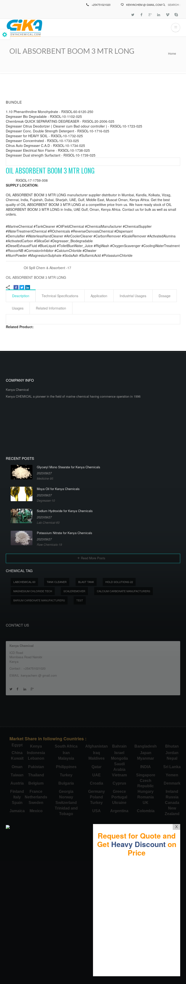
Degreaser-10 (46, 500)
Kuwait (17, 758)
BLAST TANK (86, 582)
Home (172, 53)
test (79, 600)
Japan (145, 753)
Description (20, 295)
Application (99, 295)
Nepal (172, 758)
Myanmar (145, 758)
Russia (172, 797)
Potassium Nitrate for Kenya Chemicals (64, 533)
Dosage (164, 295)
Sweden (36, 803)
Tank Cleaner (57, 582)
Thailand (36, 775)
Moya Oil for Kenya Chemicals (58, 489)
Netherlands (36, 797)
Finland (17, 791)
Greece (119, 791)
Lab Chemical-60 (48, 522)
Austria (17, 783)
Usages (17, 308)
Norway (66, 797)
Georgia (66, 791)
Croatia (96, 783)
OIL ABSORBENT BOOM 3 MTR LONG (36, 277)
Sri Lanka (172, 767)
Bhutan (172, 746)
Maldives (96, 758)
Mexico (36, 811)
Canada (172, 803)
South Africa (66, 746)
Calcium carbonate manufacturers (123, 591)
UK (145, 803)
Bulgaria (66, 783)
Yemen (172, 775)
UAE (96, 775)
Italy (17, 797)
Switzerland (66, 803)
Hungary (146, 791)
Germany (96, 791)
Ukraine (119, 803)
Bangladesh (145, 746)
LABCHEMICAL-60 (24, 582)
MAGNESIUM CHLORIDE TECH (32, 591)
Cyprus (119, 783)
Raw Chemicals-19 (49, 544)
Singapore (145, 775)
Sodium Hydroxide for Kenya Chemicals (65, 511)
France (36, 791)
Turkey (66, 775)
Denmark (172, 783)
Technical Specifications (60, 295)
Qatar (96, 767)
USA (96, 811)
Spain (17, 803)
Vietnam (119, 775)
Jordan (171, 753)
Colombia (146, 811)
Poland (96, 797)
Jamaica (17, 811)
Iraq (96, 753)
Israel (119, 753)
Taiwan (17, 775)
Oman (17, 767)
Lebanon (36, 758)
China (17, 753)
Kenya (36, 746)
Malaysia (66, 758)
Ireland (172, 791)
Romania (145, 797)
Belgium (36, 783)
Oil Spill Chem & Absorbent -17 (47, 267)
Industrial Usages (133, 295)
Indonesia (36, 753)
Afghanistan (96, 746)
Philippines (66, 767)
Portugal (119, 797)
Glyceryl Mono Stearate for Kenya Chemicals (68, 467)
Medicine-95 (45, 478)
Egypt (17, 745)
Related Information (51, 308)
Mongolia (119, 758)
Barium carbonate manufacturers (39, 600)
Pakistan (36, 767)
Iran (66, 753)
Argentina (119, 811)
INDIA (145, 767)
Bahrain (119, 746)
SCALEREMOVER (74, 591)
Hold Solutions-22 (119, 582)
